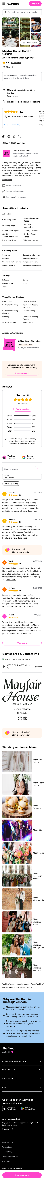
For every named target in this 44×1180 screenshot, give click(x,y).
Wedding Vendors (8, 984)
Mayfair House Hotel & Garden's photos (17, 987)
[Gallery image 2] (25, 32)
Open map (38, 667)
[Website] (14, 136)
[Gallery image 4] (36, 40)
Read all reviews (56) (12, 125)
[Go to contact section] (19, 137)
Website (23, 713)
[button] (28, 348)
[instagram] (9, 136)
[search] (38, 469)
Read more (7, 180)
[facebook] (3, 136)
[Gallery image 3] (36, 24)
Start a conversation (21, 552)
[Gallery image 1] (10, 32)
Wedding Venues (23, 984)
